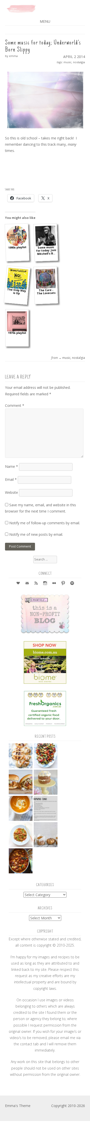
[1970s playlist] (17, 321)
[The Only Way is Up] (17, 279)
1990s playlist (17, 247)
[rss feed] (36, 583)
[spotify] (72, 583)
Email (11, 479)
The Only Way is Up (16, 291)
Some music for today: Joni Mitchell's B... (46, 250)
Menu (45, 21)
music (68, 62)
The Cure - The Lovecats (45, 291)
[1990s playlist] (16, 236)
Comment (14, 405)
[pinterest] (63, 583)
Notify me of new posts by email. (36, 534)
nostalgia (79, 62)
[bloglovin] (18, 583)
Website (11, 492)
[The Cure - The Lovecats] (45, 278)
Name (11, 466)
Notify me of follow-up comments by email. (44, 523)
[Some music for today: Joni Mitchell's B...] (45, 236)
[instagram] (45, 583)
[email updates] (27, 583)
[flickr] (54, 583)
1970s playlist (17, 333)
